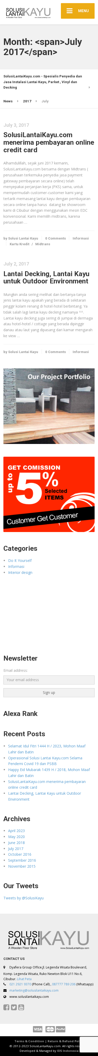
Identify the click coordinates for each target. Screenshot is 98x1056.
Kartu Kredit (19, 244)
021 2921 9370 (20, 984)
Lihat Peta (24, 979)
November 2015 (22, 866)
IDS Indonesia (68, 1051)
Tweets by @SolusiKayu (23, 897)
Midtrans (42, 244)
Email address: (15, 670)
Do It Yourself (20, 560)
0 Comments (55, 238)
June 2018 (16, 842)
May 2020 (16, 836)
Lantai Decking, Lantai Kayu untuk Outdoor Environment (46, 277)
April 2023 (16, 830)
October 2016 (19, 854)
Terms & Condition (29, 1041)
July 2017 (15, 848)
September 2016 (22, 860)
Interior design (20, 572)
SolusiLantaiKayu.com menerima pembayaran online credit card (48, 142)
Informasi (81, 238)
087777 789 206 (64, 984)
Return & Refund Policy (66, 1041)
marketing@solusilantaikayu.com (34, 990)
